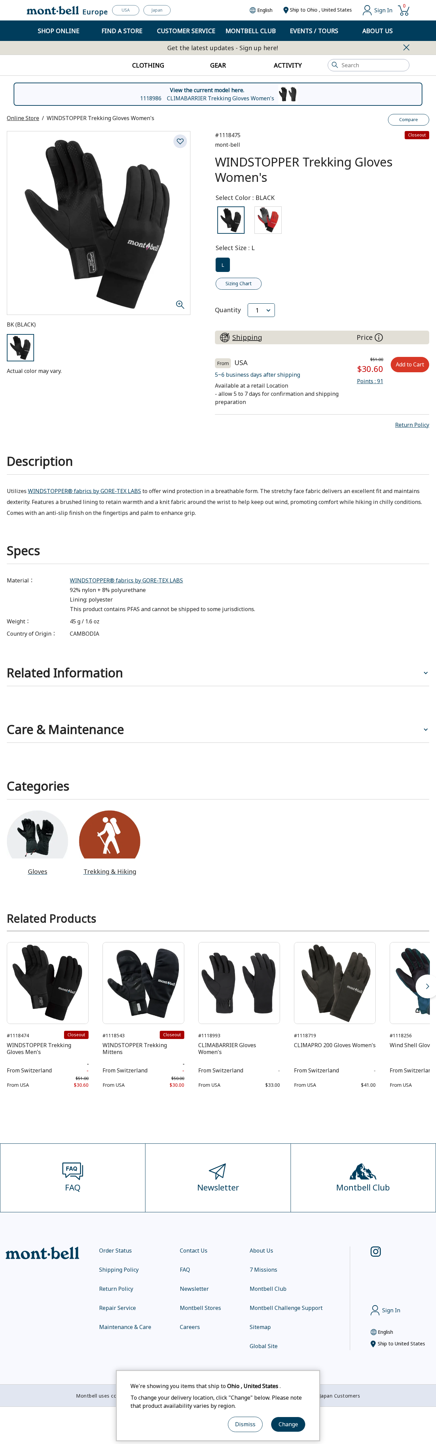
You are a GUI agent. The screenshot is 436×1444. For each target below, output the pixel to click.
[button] (412, 425)
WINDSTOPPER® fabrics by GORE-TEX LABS (84, 491)
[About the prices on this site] (379, 337)
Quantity (228, 310)
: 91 (370, 381)
